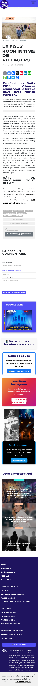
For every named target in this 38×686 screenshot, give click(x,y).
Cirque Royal (18, 210)
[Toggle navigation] (33, 3)
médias (5, 576)
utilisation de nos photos (15, 602)
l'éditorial (7, 638)
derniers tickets (24, 194)
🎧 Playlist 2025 (19, 644)
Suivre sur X (19, 460)
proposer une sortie (12, 594)
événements (8, 572)
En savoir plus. (23, 682)
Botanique (7, 210)
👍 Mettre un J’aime (19, 371)
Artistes (6, 569)
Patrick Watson (9, 213)
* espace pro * (8, 616)
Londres (29, 210)
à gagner (6, 580)
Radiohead (21, 213)
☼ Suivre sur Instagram (19, 401)
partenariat (8, 598)
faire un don (8, 620)
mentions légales (11, 635)
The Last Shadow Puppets (13, 215)
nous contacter (10, 624)
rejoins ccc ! (8, 613)
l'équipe (5, 591)
